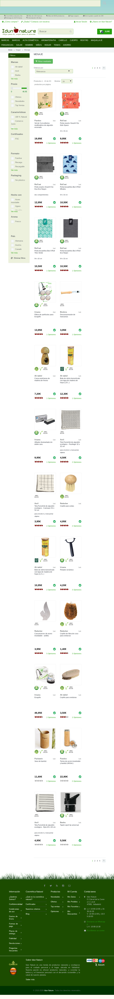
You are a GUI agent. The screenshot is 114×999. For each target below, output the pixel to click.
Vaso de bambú (40, 761)
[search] (50, 3)
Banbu (18, 75)
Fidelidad (12, 938)
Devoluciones (14, 943)
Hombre (29, 45)
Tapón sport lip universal (69, 825)
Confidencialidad (15, 904)
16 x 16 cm (64, 131)
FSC (17, 139)
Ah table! (19, 67)
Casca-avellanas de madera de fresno (42, 379)
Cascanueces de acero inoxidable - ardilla (43, 635)
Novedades (19, 101)
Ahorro (67, 45)
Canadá (18, 249)
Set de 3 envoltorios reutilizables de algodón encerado (43, 125)
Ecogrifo (37, 697)
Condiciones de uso (14, 910)
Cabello (63, 40)
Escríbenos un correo (95, 931)
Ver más (14, 79)
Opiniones (55, 911)
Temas (57, 45)
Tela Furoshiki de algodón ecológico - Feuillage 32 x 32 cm (70, 444)
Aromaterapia (48, 40)
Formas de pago (13, 925)
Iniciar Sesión (81, 22)
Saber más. (30, 979)
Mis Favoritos (73, 907)
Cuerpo (74, 40)
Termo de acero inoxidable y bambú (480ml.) (70, 762)
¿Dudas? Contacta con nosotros (36, 22)
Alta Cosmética (30, 40)
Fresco (18, 222)
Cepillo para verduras (68, 697)
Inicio (10, 50)
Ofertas (18, 97)
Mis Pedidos (72, 902)
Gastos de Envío (13, 917)
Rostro (84, 40)
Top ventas (55, 907)
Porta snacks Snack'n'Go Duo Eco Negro (43, 188)
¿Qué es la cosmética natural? (35, 898)
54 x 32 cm (64, 195)
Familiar (18, 158)
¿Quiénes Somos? (13, 898)
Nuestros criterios (33, 909)
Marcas (5, 40)
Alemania (19, 241)
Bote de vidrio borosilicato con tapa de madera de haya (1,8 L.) (70, 380)
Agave (18, 206)
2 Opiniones (76, 462)
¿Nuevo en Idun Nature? (101, 22)
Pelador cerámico (67, 570)
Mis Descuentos (72, 912)
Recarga (18, 162)
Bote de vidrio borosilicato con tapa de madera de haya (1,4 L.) (44, 572)
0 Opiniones (51, 781)
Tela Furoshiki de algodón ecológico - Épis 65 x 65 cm (45, 826)
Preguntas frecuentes (13, 949)
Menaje (27, 50)
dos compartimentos (41, 195)
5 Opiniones (51, 654)
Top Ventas (19, 105)
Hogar (47, 45)
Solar (19, 45)
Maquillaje (96, 40)
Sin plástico (20, 180)
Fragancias (7, 45)
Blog (27, 914)
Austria (18, 245)
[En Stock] (54, 138)
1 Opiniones (51, 143)
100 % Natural (21, 117)
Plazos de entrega (13, 932)
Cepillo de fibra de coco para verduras (69, 635)
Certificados (30, 904)
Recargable (19, 167)
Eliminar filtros (19, 258)
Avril (17, 71)
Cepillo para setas (67, 506)
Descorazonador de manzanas (67, 316)
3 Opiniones (76, 590)
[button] (104, 31)
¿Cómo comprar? (11, 22)
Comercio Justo (17, 122)
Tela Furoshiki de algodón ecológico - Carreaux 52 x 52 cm (44, 508)
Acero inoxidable (15, 201)
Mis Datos (71, 897)
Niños (39, 45)
